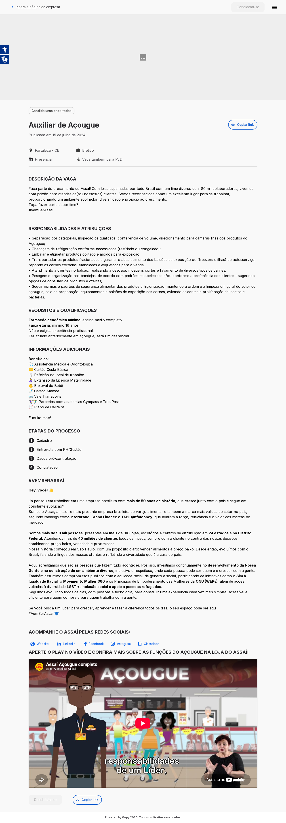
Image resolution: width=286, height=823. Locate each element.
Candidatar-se (248, 7)
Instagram (124, 644)
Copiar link (245, 124)
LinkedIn (69, 644)
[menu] (274, 7)
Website (43, 644)
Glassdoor (151, 644)
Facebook (96, 644)
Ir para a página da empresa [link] (38, 7)
